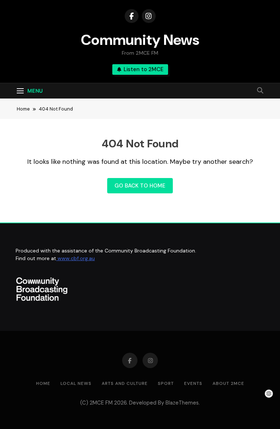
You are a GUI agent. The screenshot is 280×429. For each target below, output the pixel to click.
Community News (140, 39)
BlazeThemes (182, 402)
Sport (166, 383)
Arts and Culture (125, 383)
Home (43, 383)
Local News (76, 383)
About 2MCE (228, 383)
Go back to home (140, 185)
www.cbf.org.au (75, 258)
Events (193, 383)
